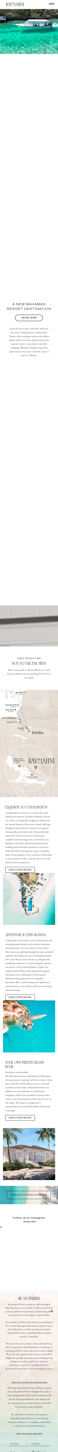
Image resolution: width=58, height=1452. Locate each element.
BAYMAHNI (15, 4)
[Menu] (51, 3)
